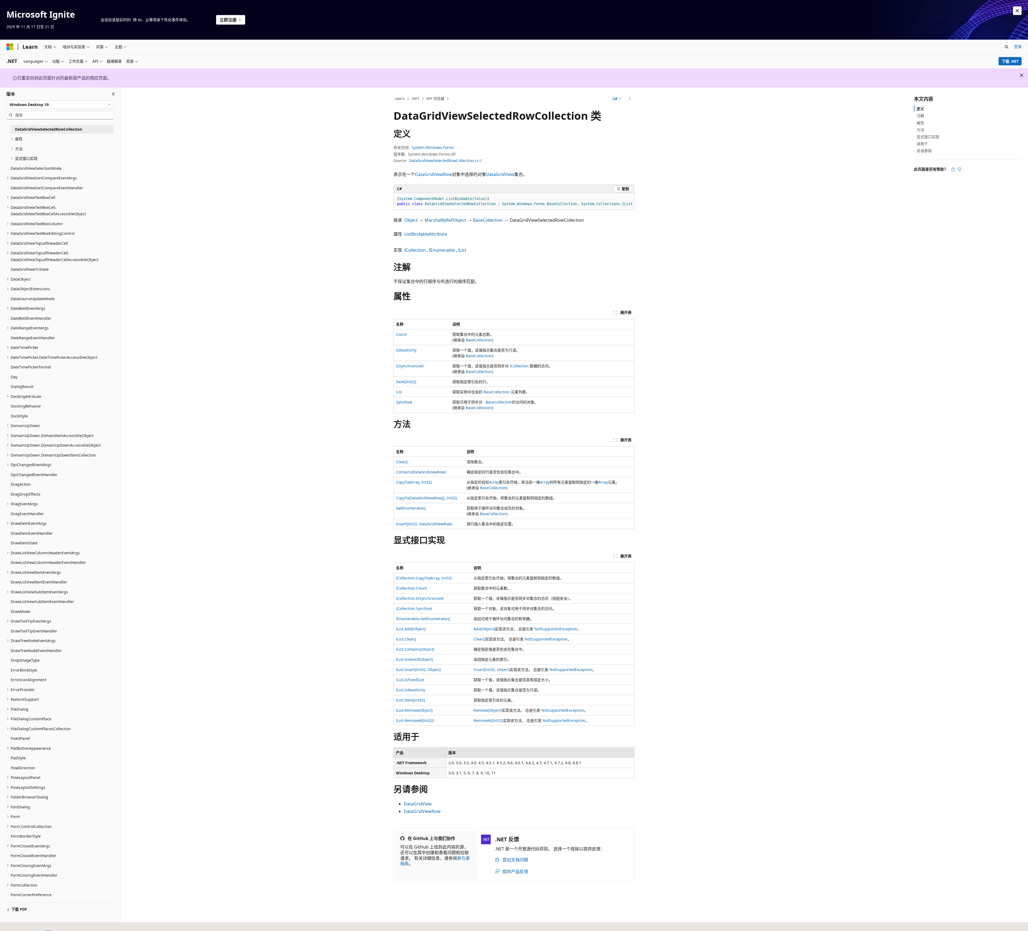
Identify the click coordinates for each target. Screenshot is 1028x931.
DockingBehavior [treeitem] (26, 406)
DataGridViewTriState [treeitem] (30, 269)
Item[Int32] (406, 381)
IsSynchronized (410, 365)
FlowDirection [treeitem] (23, 767)
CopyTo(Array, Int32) (414, 482)
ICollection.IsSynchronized (420, 598)
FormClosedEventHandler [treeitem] (33, 855)
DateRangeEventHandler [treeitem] (33, 337)
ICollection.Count (411, 588)
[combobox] (60, 104)
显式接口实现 (928, 136)
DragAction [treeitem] (21, 484)
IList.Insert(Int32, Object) (418, 669)
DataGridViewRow (433, 174)
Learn (400, 98)
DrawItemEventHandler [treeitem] (32, 533)
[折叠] (113, 94)
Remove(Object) (488, 710)
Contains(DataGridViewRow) (421, 471)
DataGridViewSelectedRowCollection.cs (444, 160)
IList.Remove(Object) (414, 710)
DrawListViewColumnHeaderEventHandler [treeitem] (48, 562)
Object (411, 220)
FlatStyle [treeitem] (18, 757)
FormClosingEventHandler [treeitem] (34, 875)
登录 (1018, 46)
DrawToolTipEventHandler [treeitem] (34, 631)
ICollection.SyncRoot (414, 608)
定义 (920, 108)
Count (401, 334)
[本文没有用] (959, 169)
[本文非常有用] (953, 169)
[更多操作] (629, 99)
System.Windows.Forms (433, 147)
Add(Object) (484, 628)
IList (462, 250)
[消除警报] (1017, 10)
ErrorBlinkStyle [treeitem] (24, 670)
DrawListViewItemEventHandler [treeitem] (39, 582)
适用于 (922, 143)
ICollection (415, 250)
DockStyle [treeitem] (19, 416)
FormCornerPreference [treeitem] (31, 894)
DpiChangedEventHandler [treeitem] (34, 474)
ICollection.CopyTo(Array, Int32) (424, 578)
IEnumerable (442, 250)
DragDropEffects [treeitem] (25, 494)
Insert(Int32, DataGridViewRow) (424, 523)
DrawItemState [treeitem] (24, 542)
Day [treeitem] (14, 376)
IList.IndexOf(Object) (414, 659)
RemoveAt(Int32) (488, 720)
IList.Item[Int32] (410, 700)
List (399, 391)
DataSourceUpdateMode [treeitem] (33, 298)
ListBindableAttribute (425, 234)
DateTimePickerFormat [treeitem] (31, 367)
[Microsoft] (9, 46)
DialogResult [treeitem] (22, 386)
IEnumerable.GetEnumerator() (423, 618)
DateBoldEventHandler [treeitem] (31, 318)
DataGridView (500, 174)
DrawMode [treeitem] (20, 611)
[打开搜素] (1006, 47)
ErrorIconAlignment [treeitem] (28, 679)
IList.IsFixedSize (410, 679)
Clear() (401, 461)
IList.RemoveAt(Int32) (415, 720)
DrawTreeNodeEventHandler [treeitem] (36, 650)
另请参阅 (924, 150)
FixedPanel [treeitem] (20, 738)
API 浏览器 (435, 98)
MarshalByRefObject (445, 220)
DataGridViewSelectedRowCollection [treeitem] (48, 129)
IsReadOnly (406, 350)
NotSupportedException (555, 628)
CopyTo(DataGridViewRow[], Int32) (426, 497)
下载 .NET (1010, 61)
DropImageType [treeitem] (25, 660)
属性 (920, 122)
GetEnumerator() (411, 508)
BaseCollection (488, 220)
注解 (920, 115)
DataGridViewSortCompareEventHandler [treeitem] (47, 187)
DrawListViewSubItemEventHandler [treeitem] (42, 601)
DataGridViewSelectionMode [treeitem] (36, 168)
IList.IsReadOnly (410, 689)
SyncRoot (404, 402)
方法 (920, 129)
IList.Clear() (406, 639)
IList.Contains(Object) (415, 649)
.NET (415, 98)
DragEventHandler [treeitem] (27, 513)
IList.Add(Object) (411, 628)
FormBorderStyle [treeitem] (26, 836)
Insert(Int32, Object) (492, 669)
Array (494, 482)
